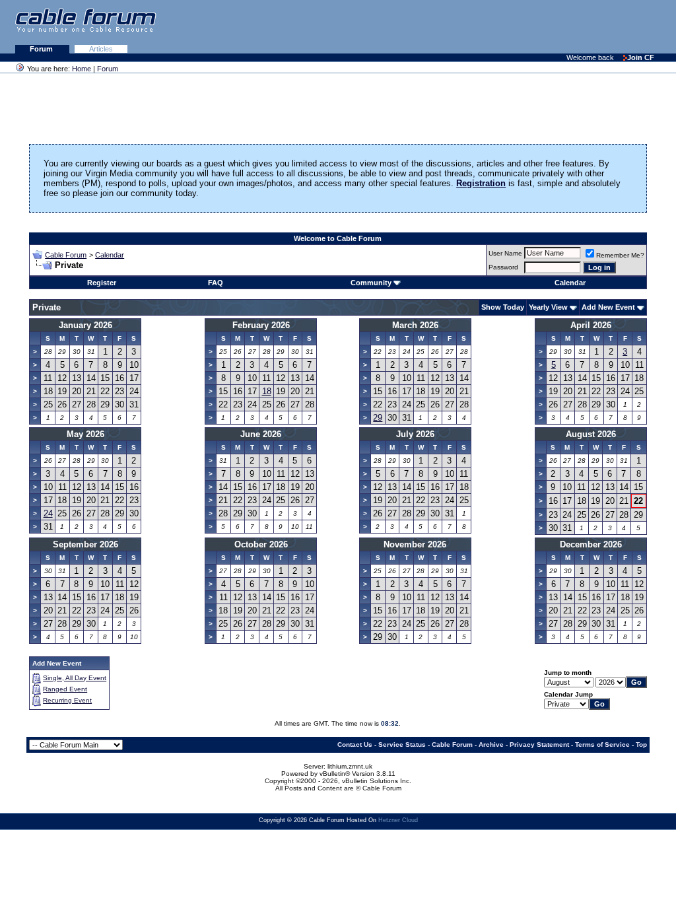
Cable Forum (65, 255)
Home (81, 69)
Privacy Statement (539, 744)
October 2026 (261, 544)
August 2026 (591, 434)
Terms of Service (602, 744)
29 (377, 418)
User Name (505, 253)
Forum (42, 49)
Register (101, 283)
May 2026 (85, 434)
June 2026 (260, 434)
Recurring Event (67, 700)
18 (266, 391)
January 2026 (85, 325)
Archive (491, 744)
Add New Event (608, 307)
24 (48, 513)
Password (503, 267)
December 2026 (591, 544)
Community (371, 283)
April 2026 (590, 325)
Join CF (640, 57)
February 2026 (261, 325)
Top (641, 744)
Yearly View (548, 307)
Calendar (109, 255)
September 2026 (85, 544)
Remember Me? (620, 255)
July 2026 (415, 434)
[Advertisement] (514, 26)
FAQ (215, 283)
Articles (101, 49)
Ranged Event (65, 689)
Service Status (402, 744)
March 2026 (415, 325)
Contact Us (354, 744)
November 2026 (415, 544)
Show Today (502, 307)
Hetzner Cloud (398, 820)
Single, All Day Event (74, 677)
